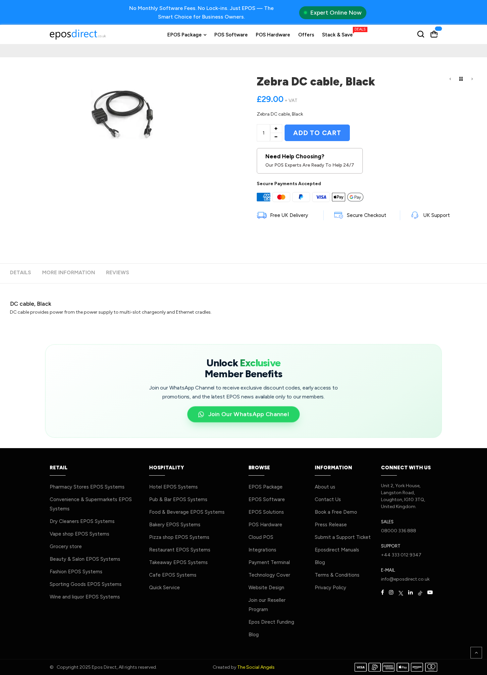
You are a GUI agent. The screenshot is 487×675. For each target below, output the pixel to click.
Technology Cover (269, 575)
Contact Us (328, 499)
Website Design (266, 588)
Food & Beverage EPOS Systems (187, 512)
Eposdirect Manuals (337, 550)
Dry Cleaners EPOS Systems (82, 521)
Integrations (262, 550)
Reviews (117, 272)
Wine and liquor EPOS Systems (85, 597)
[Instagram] (391, 593)
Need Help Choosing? (309, 160)
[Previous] (450, 79)
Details (20, 272)
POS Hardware (265, 525)
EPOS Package (265, 487)
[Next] (472, 79)
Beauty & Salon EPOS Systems (85, 559)
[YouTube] (430, 593)
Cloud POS (260, 537)
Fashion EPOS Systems (76, 572)
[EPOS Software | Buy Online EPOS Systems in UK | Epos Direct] (78, 34)
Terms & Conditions (337, 575)
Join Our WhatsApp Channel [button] (248, 414)
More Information (68, 272)
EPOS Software (266, 499)
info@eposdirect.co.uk (405, 579)
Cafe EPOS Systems (172, 575)
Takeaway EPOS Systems (178, 562)
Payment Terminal (269, 562)
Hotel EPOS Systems (173, 487)
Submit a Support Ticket (343, 537)
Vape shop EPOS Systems (79, 534)
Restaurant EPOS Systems (179, 550)
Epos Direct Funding (271, 622)
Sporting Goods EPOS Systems (86, 584)
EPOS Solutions (266, 512)
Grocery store (66, 546)
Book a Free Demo (336, 512)
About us (325, 487)
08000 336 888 (398, 531)
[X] (401, 593)
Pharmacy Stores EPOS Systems (87, 487)
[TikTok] (420, 593)
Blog (253, 635)
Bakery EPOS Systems (174, 525)
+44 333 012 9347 (401, 555)
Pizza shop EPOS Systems (179, 537)
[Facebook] (382, 593)
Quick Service (164, 588)
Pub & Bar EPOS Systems (178, 499)
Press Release (331, 525)
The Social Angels (256, 667)
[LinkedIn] (410, 593)
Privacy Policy (330, 588)
